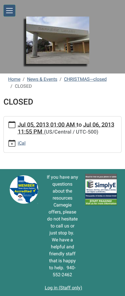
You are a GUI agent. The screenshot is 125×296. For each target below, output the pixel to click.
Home (14, 79)
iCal (22, 143)
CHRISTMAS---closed (85, 79)
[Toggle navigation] (9, 11)
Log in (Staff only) (63, 287)
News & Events (42, 79)
